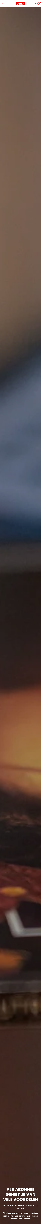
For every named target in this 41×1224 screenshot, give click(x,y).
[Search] (35, 3)
